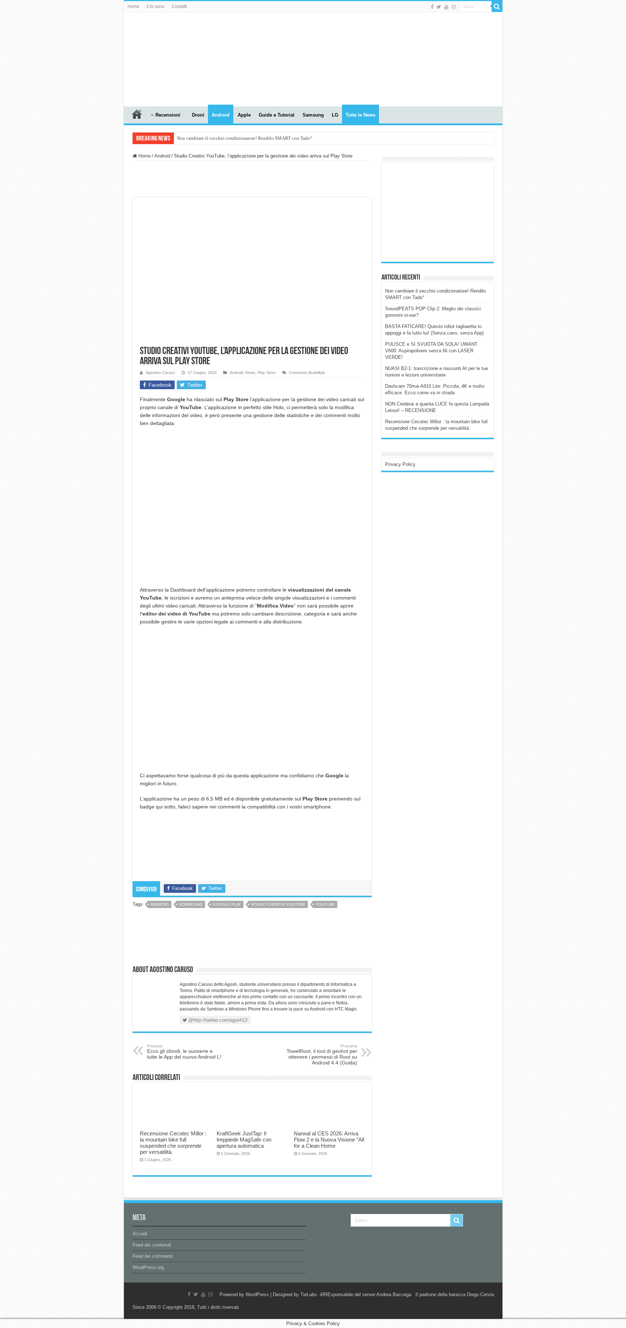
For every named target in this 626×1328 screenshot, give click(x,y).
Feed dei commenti (153, 1256)
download (191, 904)
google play (227, 904)
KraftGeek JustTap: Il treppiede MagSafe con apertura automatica (244, 1139)
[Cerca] (497, 6)
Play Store (267, 372)
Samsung (313, 115)
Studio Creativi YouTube (278, 904)
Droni (198, 115)
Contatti (179, 6)
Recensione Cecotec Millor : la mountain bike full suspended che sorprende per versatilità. (173, 1142)
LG (335, 115)
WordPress (257, 1294)
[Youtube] (446, 7)
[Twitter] (439, 7)
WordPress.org (148, 1267)
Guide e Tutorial (277, 115)
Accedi (140, 1233)
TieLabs (308, 1294)
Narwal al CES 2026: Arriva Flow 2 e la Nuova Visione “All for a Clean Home (329, 1139)
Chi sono (155, 6)
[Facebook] (432, 7)
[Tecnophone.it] (163, 58)
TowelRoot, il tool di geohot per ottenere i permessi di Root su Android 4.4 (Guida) (322, 1055)
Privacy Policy (400, 464)
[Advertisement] (439, 212)
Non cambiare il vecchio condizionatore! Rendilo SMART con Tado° (244, 138)
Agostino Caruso (160, 372)
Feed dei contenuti (152, 1245)
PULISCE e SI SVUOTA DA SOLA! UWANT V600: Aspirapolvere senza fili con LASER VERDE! (431, 350)
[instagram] (453, 7)
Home (133, 6)
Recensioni (167, 115)
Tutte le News (360, 115)
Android (221, 115)
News (250, 372)
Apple (244, 115)
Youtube (325, 904)
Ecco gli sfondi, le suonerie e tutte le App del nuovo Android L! (184, 1052)
